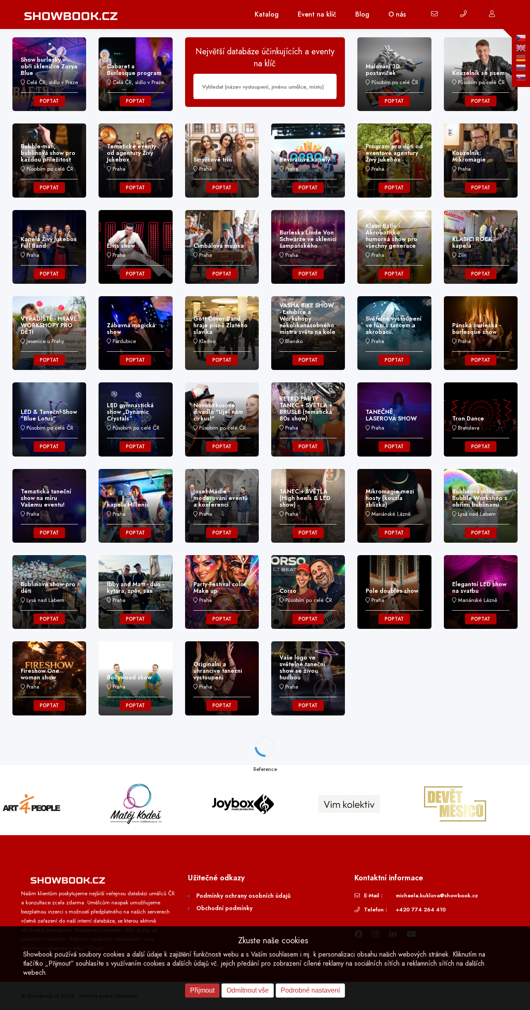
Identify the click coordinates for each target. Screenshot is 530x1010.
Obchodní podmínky (224, 908)
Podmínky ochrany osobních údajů (243, 896)
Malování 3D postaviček (383, 69)
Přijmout (202, 990)
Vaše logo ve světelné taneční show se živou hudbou (302, 667)
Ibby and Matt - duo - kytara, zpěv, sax (135, 587)
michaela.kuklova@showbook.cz (437, 895)
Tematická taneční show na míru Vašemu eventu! (46, 498)
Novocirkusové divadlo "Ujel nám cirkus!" (218, 412)
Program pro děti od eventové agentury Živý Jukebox (394, 153)
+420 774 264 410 (421, 909)
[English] (521, 48)
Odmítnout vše (247, 990)
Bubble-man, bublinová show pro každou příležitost (48, 153)
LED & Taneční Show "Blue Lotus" (49, 415)
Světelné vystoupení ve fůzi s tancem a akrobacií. (394, 325)
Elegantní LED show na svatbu (479, 587)
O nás (397, 14)
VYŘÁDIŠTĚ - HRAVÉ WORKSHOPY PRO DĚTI (49, 325)
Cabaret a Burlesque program (134, 69)
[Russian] (521, 68)
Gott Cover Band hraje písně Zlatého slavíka (220, 325)
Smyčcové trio (212, 159)
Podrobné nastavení (310, 990)
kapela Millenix (128, 504)
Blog (362, 14)
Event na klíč (317, 14)
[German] (521, 58)
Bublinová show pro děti (48, 587)
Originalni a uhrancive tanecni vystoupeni (217, 670)
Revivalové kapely (304, 159)
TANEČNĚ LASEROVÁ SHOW (391, 415)
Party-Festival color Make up (219, 587)
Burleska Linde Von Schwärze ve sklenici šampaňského (308, 239)
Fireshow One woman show (40, 674)
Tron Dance (468, 418)
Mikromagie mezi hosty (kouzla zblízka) (390, 498)
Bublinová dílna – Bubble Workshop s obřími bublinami (479, 498)
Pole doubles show (392, 591)
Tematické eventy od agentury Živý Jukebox (131, 153)
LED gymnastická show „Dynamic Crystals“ (130, 412)
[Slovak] (521, 78)
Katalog (267, 14)
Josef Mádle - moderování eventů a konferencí (220, 498)
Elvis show (121, 246)
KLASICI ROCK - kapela (474, 242)
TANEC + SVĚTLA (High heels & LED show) (304, 498)
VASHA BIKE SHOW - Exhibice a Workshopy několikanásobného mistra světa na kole (307, 318)
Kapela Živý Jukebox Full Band (49, 242)
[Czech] (521, 38)
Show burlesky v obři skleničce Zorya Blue (49, 66)
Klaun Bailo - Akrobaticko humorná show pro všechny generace (391, 236)
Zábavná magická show (131, 328)
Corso (287, 591)
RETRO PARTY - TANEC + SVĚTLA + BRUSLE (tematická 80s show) (305, 408)
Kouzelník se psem (478, 73)
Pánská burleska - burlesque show (476, 328)
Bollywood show (129, 677)
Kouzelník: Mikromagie (469, 156)
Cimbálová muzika (218, 246)
